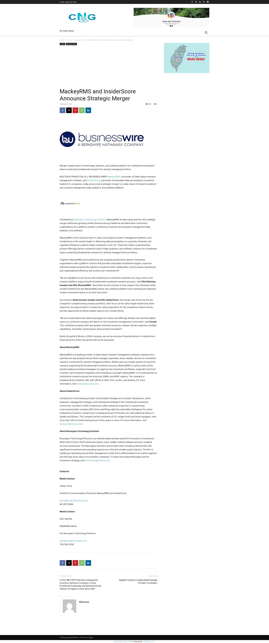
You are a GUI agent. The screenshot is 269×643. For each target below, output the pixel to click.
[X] (203, 2)
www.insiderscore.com (71, 424)
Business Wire (79, 40)
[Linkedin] (200, 2)
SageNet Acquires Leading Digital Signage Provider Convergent (138, 581)
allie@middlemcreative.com (73, 540)
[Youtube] (207, 2)
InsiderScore (93, 180)
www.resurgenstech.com (97, 460)
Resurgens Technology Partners (89, 219)
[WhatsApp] (82, 110)
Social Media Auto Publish (123, 641)
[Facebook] (192, 2)
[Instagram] (196, 2)
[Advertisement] (108, 66)
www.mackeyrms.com (87, 383)
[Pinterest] (75, 110)
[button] (206, 32)
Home (62, 40)
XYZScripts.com (149, 641)
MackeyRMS (114, 176)
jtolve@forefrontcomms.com (74, 500)
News (69, 40)
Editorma (84, 601)
